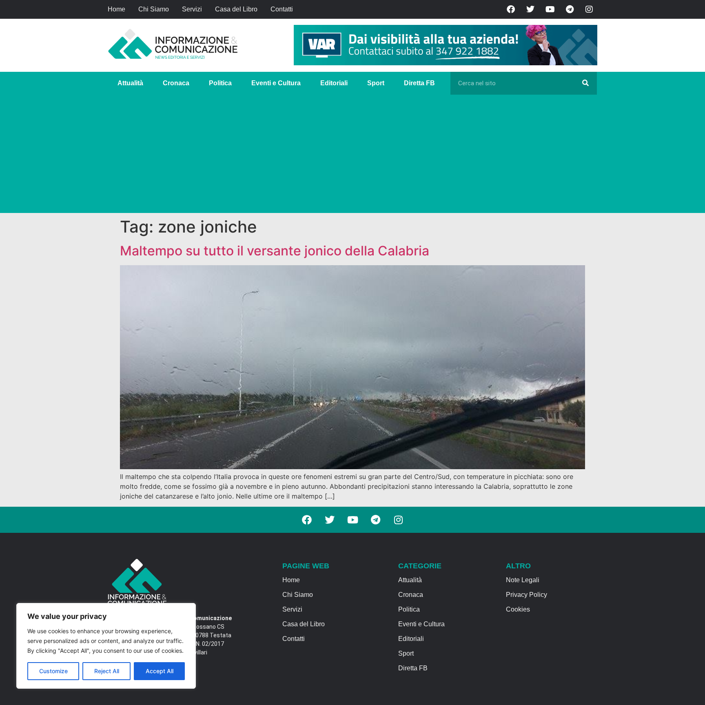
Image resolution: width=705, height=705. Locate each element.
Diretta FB (419, 83)
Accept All (159, 670)
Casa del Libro (236, 9)
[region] (106, 646)
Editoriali (334, 83)
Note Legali (522, 579)
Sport (375, 83)
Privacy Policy (526, 594)
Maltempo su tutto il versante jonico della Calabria (274, 251)
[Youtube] (550, 9)
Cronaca (176, 83)
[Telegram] (569, 9)
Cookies (518, 609)
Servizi (192, 9)
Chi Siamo (153, 9)
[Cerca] (585, 83)
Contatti (281, 9)
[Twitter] (530, 9)
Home (116, 9)
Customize (53, 670)
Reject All (106, 670)
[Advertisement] (352, 156)
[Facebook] (511, 9)
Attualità (130, 83)
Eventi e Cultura (276, 83)
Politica (220, 83)
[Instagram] (589, 9)
